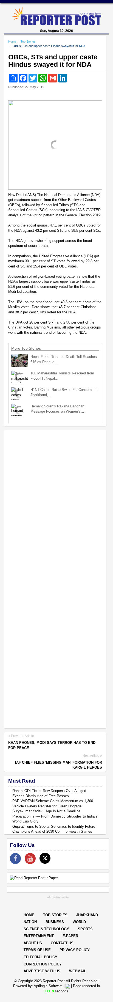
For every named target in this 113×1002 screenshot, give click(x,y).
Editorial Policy (40, 957)
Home (12, 41)
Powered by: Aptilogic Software (38, 986)
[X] (44, 858)
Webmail (77, 971)
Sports (85, 929)
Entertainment (39, 936)
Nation (30, 922)
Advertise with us (42, 971)
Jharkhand (87, 915)
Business (55, 922)
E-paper (70, 936)
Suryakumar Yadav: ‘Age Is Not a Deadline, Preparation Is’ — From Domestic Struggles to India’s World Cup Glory (54, 816)
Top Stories (28, 41)
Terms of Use (37, 950)
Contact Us (62, 943)
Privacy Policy (75, 950)
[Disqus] (55, 505)
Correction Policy (43, 964)
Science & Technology (46, 929)
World (79, 922)
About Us (33, 943)
